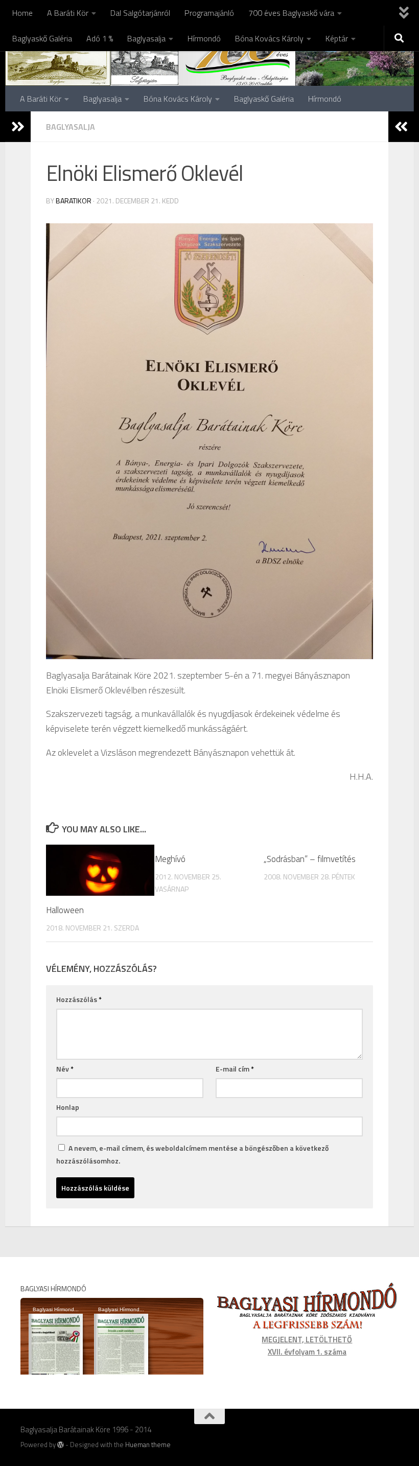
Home (22, 13)
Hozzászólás (79, 999)
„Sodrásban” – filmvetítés (310, 859)
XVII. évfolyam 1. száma (307, 1352)
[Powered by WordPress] (60, 1444)
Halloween (65, 910)
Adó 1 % (99, 38)
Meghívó (170, 859)
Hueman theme (148, 1444)
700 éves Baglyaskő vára (291, 13)
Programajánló (209, 13)
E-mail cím (235, 1068)
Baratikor (73, 200)
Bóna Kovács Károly (269, 38)
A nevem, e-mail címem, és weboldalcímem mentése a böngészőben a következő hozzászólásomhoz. (192, 1154)
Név (65, 1068)
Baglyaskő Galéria (42, 38)
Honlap (67, 1107)
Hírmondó (204, 38)
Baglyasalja (146, 38)
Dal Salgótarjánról (140, 13)
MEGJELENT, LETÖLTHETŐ (307, 1339)
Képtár (336, 38)
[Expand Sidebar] (18, 126)
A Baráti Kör (67, 13)
